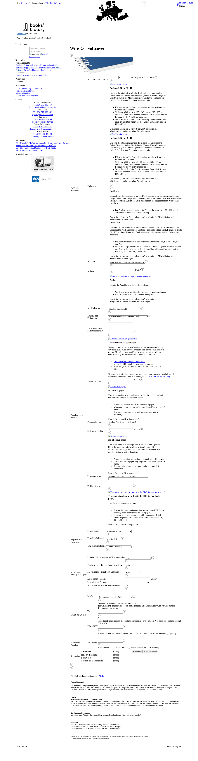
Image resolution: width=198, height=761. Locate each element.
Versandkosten (57, 143)
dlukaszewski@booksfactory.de (42, 129)
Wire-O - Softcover (53, 3)
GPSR (40, 150)
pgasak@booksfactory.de (42, 114)
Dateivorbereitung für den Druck (30, 88)
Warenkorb (21, 33)
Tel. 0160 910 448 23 (42, 134)
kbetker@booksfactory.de (42, 136)
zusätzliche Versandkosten (37, 75)
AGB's (101, 676)
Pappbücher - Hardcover (34, 68)
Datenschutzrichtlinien (41, 143)
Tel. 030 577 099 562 (42, 112)
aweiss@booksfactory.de (42, 122)
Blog (18, 143)
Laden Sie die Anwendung (159, 376)
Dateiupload (39, 148)
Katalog (23, 3)
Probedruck (21, 75)
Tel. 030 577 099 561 (42, 127)
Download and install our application (129, 361)
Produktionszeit (45, 145)
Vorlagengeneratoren (25, 91)
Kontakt (23, 143)
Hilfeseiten (24, 150)
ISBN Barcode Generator (27, 96)
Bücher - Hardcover (40, 65)
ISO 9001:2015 (32, 145)
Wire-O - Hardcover (32, 70)
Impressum (33, 150)
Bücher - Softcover (24, 65)
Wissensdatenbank (24, 93)
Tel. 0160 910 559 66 (42, 119)
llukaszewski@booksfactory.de (42, 107)
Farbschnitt (46, 70)
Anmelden (181, 3)
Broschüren (50, 68)
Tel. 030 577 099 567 (42, 105)
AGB (29, 143)
